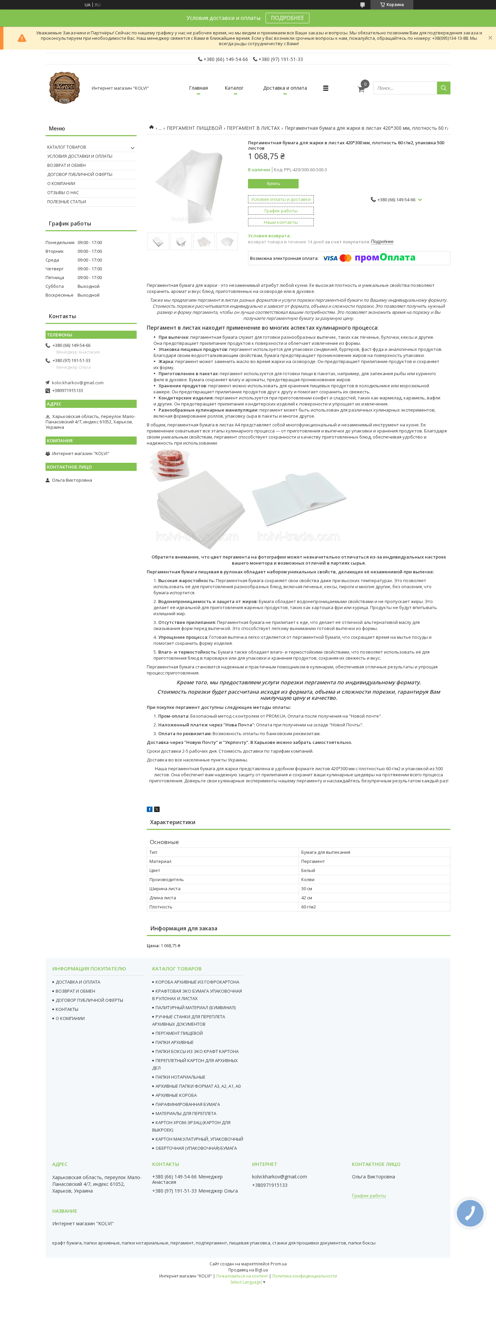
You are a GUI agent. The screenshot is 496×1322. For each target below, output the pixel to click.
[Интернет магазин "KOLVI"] (66, 88)
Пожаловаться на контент (242, 1276)
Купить (273, 183)
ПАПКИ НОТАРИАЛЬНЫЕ (180, 1077)
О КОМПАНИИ (70, 1018)
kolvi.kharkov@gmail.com (78, 382)
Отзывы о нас (63, 193)
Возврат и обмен (66, 165)
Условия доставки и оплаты (79, 156)
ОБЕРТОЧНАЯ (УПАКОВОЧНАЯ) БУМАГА (196, 1148)
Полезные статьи (66, 202)
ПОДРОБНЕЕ (287, 18)
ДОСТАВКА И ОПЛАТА (78, 982)
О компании (61, 183)
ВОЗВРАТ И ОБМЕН (75, 991)
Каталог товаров (66, 147)
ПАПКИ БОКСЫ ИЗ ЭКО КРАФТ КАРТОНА (197, 1051)
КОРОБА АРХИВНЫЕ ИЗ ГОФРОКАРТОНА (197, 982)
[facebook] (150, 810)
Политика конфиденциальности (304, 1276)
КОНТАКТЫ (67, 1009)
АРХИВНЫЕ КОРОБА (176, 1095)
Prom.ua (279, 1264)
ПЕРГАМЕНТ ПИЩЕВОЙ (194, 128)
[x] (157, 810)
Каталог (234, 88)
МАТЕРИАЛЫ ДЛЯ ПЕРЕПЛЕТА (186, 1113)
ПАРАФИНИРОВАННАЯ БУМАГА (188, 1104)
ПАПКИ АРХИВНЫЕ (175, 1042)
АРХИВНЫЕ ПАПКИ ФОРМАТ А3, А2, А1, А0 (198, 1086)
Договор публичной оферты (79, 174)
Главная (198, 88)
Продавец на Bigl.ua (248, 1270)
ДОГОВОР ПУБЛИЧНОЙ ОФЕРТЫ (89, 1000)
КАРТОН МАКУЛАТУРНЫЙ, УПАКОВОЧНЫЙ (199, 1139)
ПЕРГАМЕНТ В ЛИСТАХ (253, 128)
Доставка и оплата (285, 88)
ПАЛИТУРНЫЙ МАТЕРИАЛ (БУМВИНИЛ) (196, 1007)
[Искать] (443, 88)
